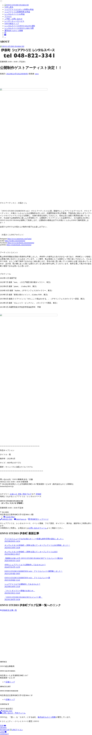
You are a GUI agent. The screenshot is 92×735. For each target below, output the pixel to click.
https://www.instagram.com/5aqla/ (19, 239)
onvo (37, 74)
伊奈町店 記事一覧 (9, 610)
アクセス (8, 16)
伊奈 (20, 494)
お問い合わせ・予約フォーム (14, 713)
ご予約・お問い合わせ (13, 19)
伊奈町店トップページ (39, 519)
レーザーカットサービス (14, 21)
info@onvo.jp (21, 519)
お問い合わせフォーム (38, 528)
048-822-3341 (7, 519)
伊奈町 (38, 494)
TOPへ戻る (8, 7)
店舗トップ (10, 682)
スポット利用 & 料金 (19, 9)
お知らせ (13, 494)
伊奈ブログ (26, 494)
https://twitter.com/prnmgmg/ (15, 241)
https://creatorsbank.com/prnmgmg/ (19, 245)
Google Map (9, 517)
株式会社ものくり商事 (47, 717)
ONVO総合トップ (11, 23)
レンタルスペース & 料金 (14, 14)
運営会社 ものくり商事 (13, 31)
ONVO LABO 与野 (19, 28)
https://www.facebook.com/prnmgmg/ (20, 243)
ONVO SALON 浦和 (19, 26)
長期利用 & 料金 (17, 12)
